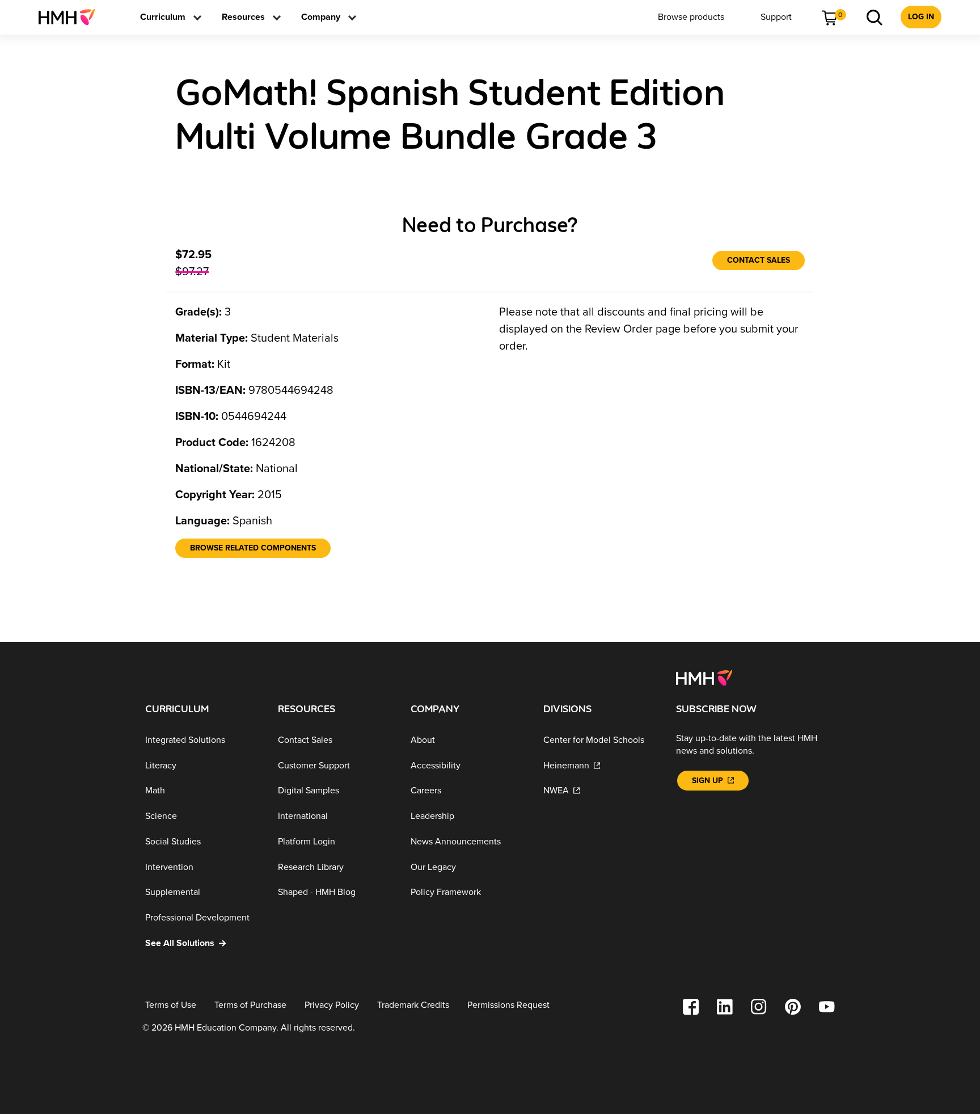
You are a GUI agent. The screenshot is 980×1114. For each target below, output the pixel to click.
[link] (71, 17)
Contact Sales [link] (758, 260)
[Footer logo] (704, 677)
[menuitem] (71, 17)
